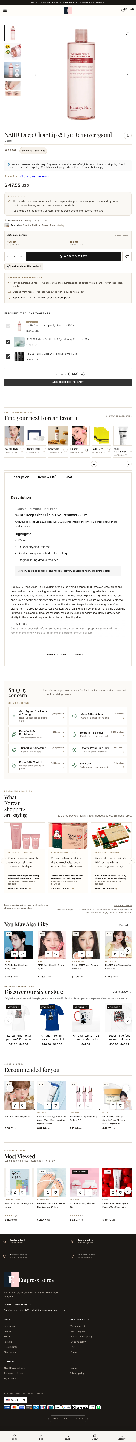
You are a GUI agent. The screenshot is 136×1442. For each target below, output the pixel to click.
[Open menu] (5, 10)
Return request (77, 1331)
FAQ (72, 1347)
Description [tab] (20, 477)
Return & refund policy (81, 1336)
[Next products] (126, 1088)
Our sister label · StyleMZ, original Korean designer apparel (33, 1310)
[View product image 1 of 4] (12, 33)
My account (10, 1378)
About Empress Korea (14, 1368)
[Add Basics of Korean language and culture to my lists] (23, 1192)
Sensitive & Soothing (33, 150)
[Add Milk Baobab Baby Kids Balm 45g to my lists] (88, 1192)
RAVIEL (105, 1200)
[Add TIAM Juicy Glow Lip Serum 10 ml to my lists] (56, 954)
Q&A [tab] (68, 477)
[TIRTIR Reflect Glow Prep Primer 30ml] (18, 945)
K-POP (7, 1336)
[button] (14, 954)
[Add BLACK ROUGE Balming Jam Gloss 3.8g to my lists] (123, 954)
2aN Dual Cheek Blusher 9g (17, 1116)
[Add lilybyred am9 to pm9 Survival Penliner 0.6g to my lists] (88, 1105)
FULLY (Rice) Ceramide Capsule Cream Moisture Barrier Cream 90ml (113, 1120)
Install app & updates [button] (68, 1418)
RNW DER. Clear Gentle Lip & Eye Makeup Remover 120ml (58, 339)
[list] (68, 442)
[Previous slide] (4, 861)
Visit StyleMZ (122, 992)
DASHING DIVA (43, 1200)
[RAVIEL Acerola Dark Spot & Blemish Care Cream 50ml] (117, 1182)
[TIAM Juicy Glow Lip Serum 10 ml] (52, 945)
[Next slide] (132, 861)
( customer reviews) (34, 176)
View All (123, 925)
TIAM (40, 961)
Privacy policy (77, 1373)
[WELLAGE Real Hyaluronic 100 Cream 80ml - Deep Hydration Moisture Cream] (51, 1095)
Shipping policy (78, 1341)
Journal (74, 1368)
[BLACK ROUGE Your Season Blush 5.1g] (86, 945)
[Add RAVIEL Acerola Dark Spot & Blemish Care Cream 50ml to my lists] (120, 1192)
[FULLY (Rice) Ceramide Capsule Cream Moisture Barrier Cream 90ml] (117, 1095)
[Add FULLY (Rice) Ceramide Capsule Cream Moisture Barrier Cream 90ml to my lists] (120, 1105)
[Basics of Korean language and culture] (19, 1182)
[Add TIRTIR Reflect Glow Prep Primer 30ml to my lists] (22, 954)
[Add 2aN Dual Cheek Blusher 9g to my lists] (23, 1105)
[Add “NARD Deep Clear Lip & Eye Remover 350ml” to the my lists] (127, 256)
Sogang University (14, 1200)
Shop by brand (11, 1352)
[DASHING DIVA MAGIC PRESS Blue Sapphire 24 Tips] (51, 1182)
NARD (8, 141)
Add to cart (75, 256)
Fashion (8, 1341)
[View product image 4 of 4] (12, 88)
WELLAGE (41, 1113)
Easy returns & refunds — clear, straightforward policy (41, 297)
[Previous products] (10, 1088)
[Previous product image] (35, 74)
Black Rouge (78, 961)
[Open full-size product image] (127, 33)
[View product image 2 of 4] (12, 51)
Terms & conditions (13, 1373)
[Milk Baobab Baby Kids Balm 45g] (84, 1182)
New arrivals (10, 1326)
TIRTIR (7, 961)
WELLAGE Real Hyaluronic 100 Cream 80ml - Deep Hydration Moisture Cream (51, 1120)
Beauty (7, 1331)
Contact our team (15, 1304)
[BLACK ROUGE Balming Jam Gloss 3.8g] (119, 945)
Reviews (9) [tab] (47, 477)
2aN (6, 1113)
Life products (10, 1347)
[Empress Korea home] (68, 10)
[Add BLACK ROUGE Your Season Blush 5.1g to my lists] (89, 954)
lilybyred (74, 1113)
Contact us (75, 1352)
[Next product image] (127, 74)
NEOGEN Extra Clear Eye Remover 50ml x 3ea (51, 353)
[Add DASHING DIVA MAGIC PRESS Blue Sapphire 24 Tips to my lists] (55, 1192)
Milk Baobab (76, 1200)
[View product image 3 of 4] (12, 70)
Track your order (78, 1326)
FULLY (105, 1113)
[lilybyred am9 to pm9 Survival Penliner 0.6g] (84, 1095)
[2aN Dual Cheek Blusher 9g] (19, 1095)
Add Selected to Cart (68, 382)
